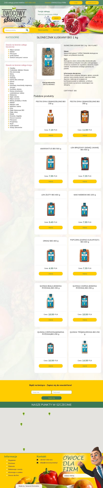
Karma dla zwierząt (17, 80)
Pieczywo (13, 54)
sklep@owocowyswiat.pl (48, 463)
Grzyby (12, 76)
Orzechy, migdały (16, 116)
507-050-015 (30, 3)
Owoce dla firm (13, 475)
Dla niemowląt (15, 72)
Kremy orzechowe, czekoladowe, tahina (17, 92)
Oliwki (12, 114)
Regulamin (12, 460)
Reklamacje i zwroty (15, 469)
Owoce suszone (15, 118)
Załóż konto (92, 3)
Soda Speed (14, 55)
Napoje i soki (14, 104)
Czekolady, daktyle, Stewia (19, 70)
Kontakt (56, 30)
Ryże (11, 124)
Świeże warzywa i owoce (19, 57)
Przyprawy (14, 122)
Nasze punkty (43, 30)
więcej (56, 18)
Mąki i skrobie (14, 97)
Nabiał (12, 52)
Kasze (12, 81)
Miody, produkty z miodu (18, 101)
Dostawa (11, 463)
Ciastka (12, 68)
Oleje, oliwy (14, 112)
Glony (12, 74)
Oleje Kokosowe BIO (17, 110)
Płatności (11, 466)
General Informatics (32, 486)
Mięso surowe (15, 50)
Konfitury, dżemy (16, 89)
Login (76, 3)
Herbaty (13, 78)
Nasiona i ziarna (15, 106)
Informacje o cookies (15, 472)
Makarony (13, 95)
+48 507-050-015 (46, 460)
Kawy (12, 83)
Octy (11, 108)
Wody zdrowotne (16, 127)
